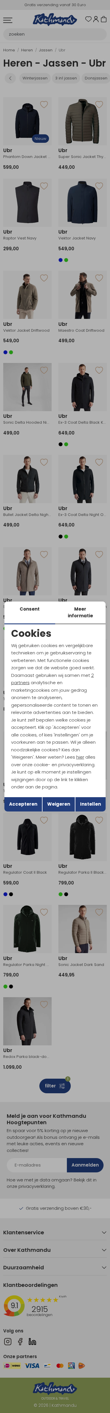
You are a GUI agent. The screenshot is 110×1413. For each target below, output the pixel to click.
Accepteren (23, 804)
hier (80, 757)
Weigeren (58, 804)
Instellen (90, 804)
